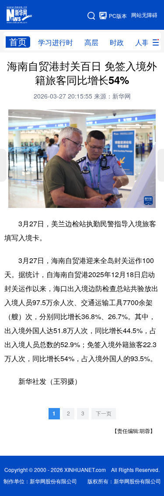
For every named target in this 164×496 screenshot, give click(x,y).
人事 (142, 42)
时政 (117, 42)
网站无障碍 (144, 15)
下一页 (104, 413)
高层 (91, 42)
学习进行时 (55, 42)
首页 (18, 41)
